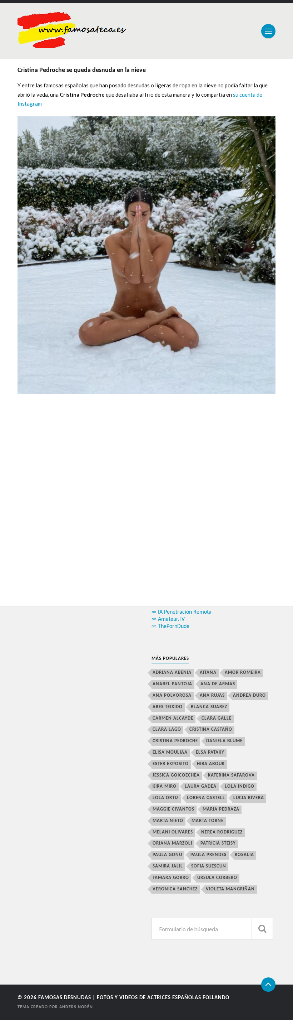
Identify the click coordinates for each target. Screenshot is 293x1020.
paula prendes (208, 854)
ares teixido (168, 707)
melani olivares (173, 832)
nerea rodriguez (222, 832)
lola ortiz (166, 798)
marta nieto (168, 820)
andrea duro (249, 695)
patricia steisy (218, 843)
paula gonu (167, 854)
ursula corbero (217, 877)
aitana (208, 672)
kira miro (165, 786)
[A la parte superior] (268, 984)
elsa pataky (210, 752)
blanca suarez (209, 707)
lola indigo (239, 786)
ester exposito (171, 764)
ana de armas (217, 684)
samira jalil (168, 866)
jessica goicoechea (176, 775)
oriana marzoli (172, 843)
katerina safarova (231, 775)
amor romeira (243, 672)
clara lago (167, 729)
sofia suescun (208, 866)
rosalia (244, 854)
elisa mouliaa (170, 752)
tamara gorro (171, 877)
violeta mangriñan (230, 889)
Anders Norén (76, 1007)
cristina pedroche (175, 741)
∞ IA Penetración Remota (182, 612)
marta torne (208, 820)
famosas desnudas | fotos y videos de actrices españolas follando (133, 998)
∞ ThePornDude (170, 626)
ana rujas (212, 695)
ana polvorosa (172, 695)
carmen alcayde (173, 718)
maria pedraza (221, 809)
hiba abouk (211, 764)
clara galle (217, 718)
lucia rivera (248, 798)
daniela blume (224, 741)
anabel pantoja (172, 684)
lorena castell (206, 798)
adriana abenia (172, 672)
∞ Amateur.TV (168, 619)
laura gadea (201, 786)
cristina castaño (210, 729)
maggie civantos (173, 809)
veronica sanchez (175, 889)
